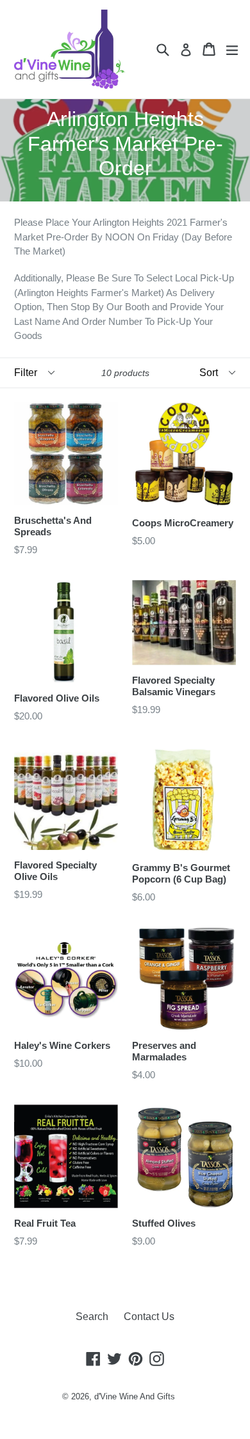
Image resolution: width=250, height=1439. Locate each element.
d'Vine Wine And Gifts (134, 1396)
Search (92, 1316)
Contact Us (149, 1316)
